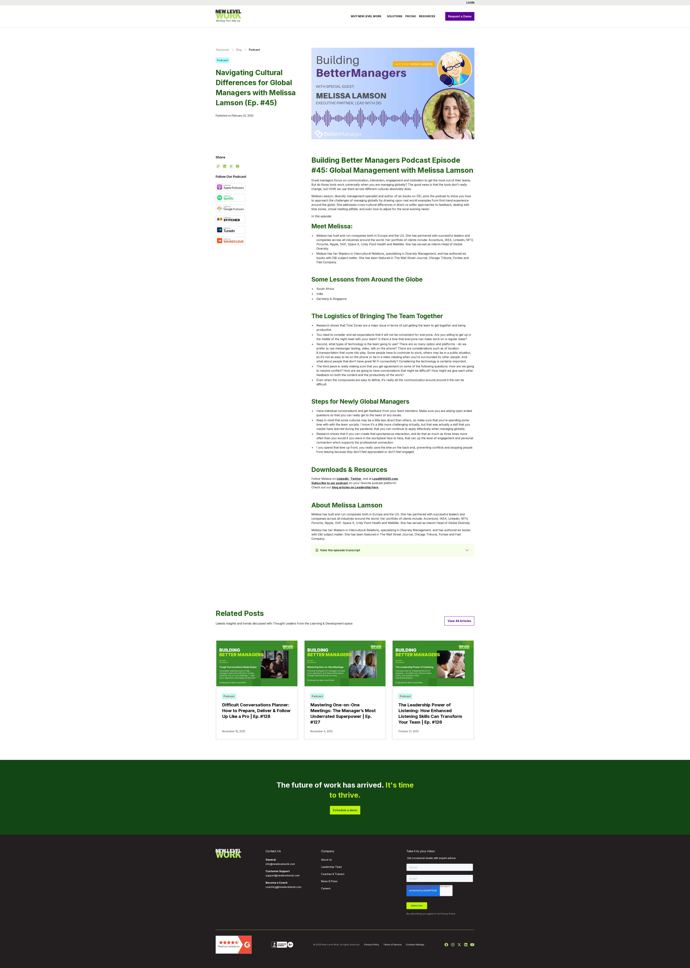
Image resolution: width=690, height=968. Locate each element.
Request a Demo (460, 16)
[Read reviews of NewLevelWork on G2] (234, 944)
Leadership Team (331, 866)
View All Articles (459, 621)
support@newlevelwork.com (283, 875)
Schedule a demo (345, 810)
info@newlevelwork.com (280, 863)
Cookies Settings (415, 944)
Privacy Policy (448, 913)
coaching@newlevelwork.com (283, 886)
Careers (326, 888)
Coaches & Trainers (332, 874)
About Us (326, 859)
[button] (468, 3)
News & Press (329, 881)
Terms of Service (392, 944)
